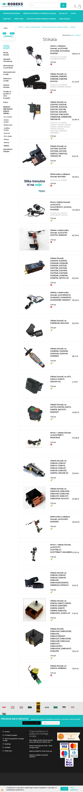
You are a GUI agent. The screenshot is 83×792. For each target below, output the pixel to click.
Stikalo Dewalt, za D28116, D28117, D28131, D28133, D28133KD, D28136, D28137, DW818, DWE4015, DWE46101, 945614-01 (60, 607)
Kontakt (7, 19)
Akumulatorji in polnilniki (8, 67)
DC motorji (8, 117)
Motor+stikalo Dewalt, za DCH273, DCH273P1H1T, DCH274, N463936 (61, 206)
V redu (64, 789)
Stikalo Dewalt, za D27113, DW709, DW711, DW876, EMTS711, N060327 (60, 408)
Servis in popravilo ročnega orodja (39, 13)
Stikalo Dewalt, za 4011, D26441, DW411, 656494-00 (60, 379)
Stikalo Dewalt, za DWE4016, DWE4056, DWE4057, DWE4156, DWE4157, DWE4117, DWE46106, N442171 (60, 494)
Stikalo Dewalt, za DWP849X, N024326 (59, 322)
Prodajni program (11, 13)
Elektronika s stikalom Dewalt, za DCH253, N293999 (60, 519)
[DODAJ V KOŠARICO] (49, 57)
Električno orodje (7, 80)
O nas (73, 13)
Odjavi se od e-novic (50, 723)
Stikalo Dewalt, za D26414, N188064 (58, 667)
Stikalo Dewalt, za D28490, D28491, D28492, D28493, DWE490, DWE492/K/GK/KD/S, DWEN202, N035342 (59, 579)
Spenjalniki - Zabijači (8, 150)
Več (49, 152)
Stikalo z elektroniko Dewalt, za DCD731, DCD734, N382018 (59, 232)
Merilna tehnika (6, 86)
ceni (72, 35)
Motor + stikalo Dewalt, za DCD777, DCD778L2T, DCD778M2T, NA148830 (61, 548)
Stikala (6, 145)
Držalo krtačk (6, 121)
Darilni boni (64, 19)
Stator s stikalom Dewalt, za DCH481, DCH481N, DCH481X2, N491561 (60, 49)
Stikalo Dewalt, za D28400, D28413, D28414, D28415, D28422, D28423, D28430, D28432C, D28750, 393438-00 (59, 467)
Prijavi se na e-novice (31, 723)
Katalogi (63, 13)
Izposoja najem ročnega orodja (41, 19)
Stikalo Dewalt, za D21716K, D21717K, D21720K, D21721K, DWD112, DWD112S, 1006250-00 (59, 151)
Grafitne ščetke (7, 129)
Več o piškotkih (74, 789)
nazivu (78, 35)
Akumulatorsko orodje (9, 73)
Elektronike (8, 125)
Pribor (5, 102)
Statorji (6, 142)
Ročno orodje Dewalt (32, 27)
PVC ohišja (8, 136)
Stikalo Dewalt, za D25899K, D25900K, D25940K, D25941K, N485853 (59, 352)
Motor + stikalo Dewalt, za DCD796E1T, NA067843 (60, 435)
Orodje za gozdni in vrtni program (7, 95)
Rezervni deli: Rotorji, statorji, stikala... (8, 110)
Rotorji (6, 139)
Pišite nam (18, 19)
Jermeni (7, 133)
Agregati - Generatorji (7, 60)
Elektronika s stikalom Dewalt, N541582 (60, 175)
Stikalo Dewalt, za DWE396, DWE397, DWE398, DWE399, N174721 (58, 77)
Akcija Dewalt (6, 54)
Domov (20, 27)
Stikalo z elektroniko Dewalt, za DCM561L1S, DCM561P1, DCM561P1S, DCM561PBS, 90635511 (60, 296)
